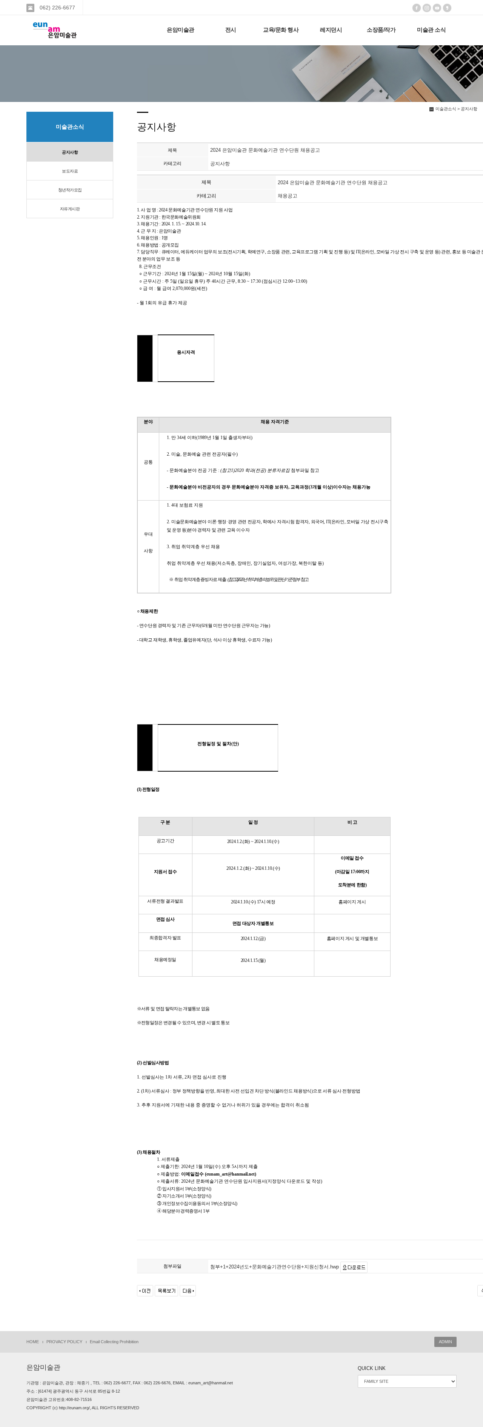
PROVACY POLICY (64, 1341)
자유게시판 (70, 208)
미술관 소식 (431, 30)
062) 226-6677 (56, 8)
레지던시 (331, 30)
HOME (32, 1341)
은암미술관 (180, 30)
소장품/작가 (381, 30)
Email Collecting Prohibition (114, 1341)
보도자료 (70, 171)
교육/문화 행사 (280, 30)
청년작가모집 (70, 190)
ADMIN (445, 1341)
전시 (230, 30)
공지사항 (70, 152)
